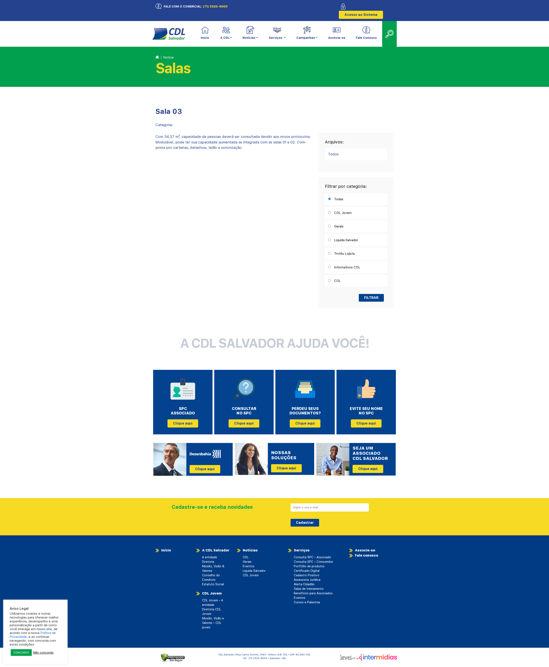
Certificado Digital (307, 570)
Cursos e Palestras (307, 602)
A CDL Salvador (215, 550)
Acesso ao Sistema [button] (360, 15)
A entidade (209, 557)
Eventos (248, 566)
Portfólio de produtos (309, 566)
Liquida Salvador (254, 570)
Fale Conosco (366, 37)
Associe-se (336, 37)
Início (166, 550)
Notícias (250, 550)
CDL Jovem (212, 593)
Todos (333, 154)
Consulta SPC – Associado (312, 557)
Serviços (302, 550)
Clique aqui (183, 423)
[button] (226, 34)
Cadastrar (305, 523)
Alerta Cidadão (304, 584)
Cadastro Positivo (306, 575)
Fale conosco (366, 555)
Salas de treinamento (309, 588)
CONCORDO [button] (21, 652)
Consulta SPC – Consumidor (313, 561)
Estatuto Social (213, 584)
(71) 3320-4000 (215, 6)
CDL (246, 557)
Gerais (247, 561)
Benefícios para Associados (313, 593)
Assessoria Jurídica (307, 579)
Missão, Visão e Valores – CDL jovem (213, 623)
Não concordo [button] (43, 653)
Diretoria (208, 561)
